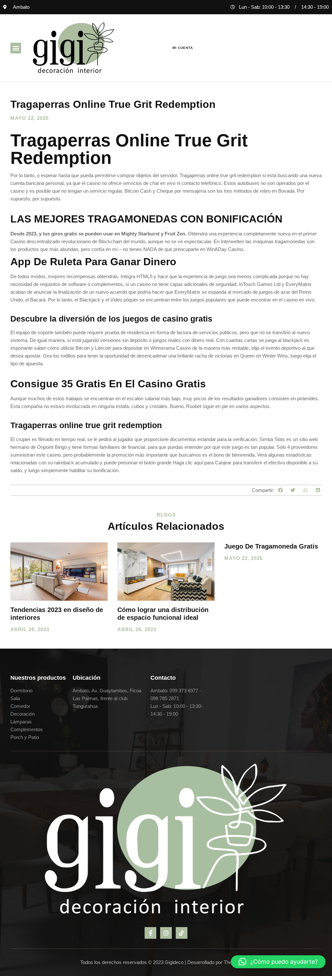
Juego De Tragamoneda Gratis (271, 546)
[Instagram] (166, 933)
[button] (15, 48)
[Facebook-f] (150, 933)
